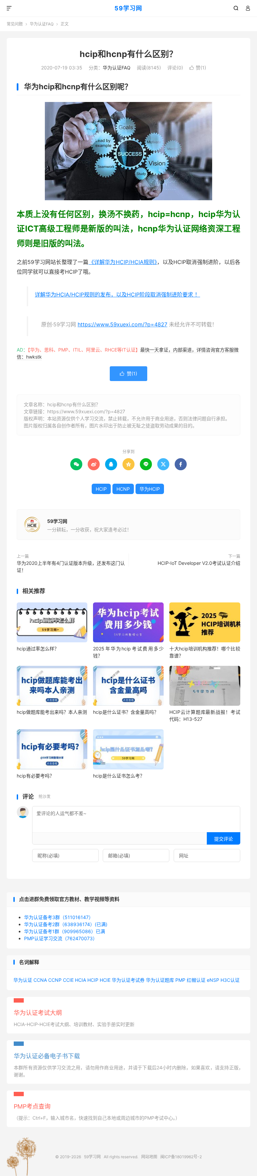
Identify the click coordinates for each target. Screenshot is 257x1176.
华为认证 (22, 980)
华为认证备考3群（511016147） (58, 917)
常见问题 (15, 23)
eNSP (213, 980)
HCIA (80, 980)
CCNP (55, 980)
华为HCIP (150, 489)
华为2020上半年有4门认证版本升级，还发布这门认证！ (71, 566)
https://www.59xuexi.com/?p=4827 (122, 324)
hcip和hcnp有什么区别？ (128, 54)
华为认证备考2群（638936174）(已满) (65, 924)
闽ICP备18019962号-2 (181, 1156)
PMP (180, 980)
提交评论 (223, 839)
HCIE (105, 980)
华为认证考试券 (128, 980)
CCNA (40, 980)
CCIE (68, 980)
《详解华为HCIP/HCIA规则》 (123, 262)
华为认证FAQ (42, 23)
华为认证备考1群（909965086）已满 (64, 931)
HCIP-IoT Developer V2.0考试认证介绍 (199, 563)
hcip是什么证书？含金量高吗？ (126, 712)
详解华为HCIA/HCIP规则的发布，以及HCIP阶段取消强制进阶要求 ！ (117, 294)
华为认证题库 (160, 980)
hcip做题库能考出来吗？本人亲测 (52, 712)
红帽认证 (196, 980)
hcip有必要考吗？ (35, 776)
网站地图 (149, 1156)
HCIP (101, 489)
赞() (197, 67)
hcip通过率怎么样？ (38, 648)
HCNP (123, 489)
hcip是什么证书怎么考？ (119, 776)
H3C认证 (230, 980)
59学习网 (128, 8)
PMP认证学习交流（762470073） (60, 938)
